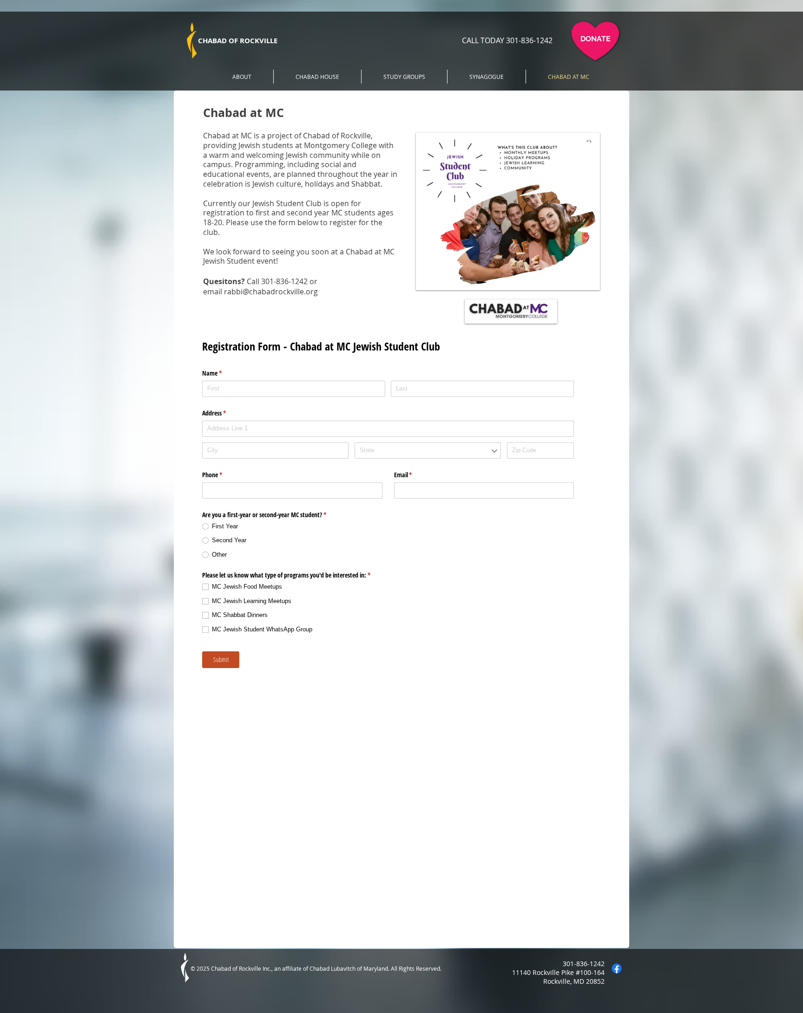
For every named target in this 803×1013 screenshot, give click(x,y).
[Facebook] (616, 968)
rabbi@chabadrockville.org (271, 291)
